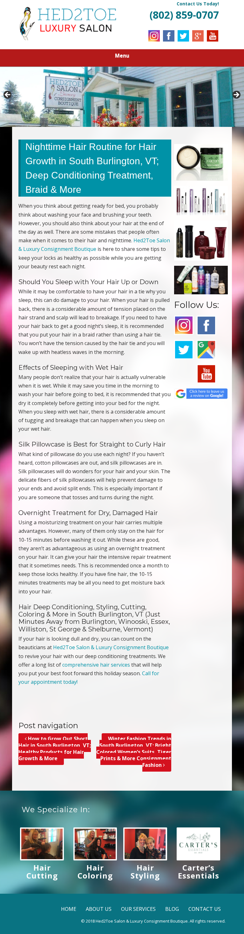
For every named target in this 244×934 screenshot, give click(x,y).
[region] (122, 97)
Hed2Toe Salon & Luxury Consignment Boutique (111, 647)
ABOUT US (99, 908)
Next (236, 95)
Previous (8, 95)
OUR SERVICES (138, 908)
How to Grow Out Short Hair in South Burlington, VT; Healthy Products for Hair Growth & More (54, 748)
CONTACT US (204, 908)
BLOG (172, 908)
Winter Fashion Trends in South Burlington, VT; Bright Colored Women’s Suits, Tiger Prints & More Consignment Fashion (133, 751)
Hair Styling (145, 871)
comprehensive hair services (96, 664)
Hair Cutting (42, 871)
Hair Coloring (95, 871)
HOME (68, 908)
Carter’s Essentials (198, 871)
